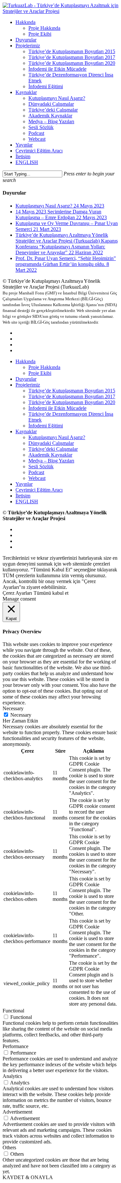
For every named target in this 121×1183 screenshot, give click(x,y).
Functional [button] (13, 1010)
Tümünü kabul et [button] (51, 593)
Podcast (36, 472)
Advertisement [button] (17, 1112)
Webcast (36, 478)
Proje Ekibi (39, 373)
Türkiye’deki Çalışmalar (53, 449)
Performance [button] (15, 1046)
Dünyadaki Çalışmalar (51, 443)
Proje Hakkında (44, 367)
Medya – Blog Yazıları (51, 460)
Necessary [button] (13, 708)
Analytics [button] (12, 1076)
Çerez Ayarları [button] (17, 593)
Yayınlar (24, 484)
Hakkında (25, 361)
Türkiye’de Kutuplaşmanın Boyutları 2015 (71, 390)
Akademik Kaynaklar (50, 455)
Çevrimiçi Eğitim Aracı (39, 490)
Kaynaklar (26, 431)
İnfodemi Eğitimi (45, 425)
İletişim (22, 495)
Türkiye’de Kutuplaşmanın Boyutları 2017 (71, 396)
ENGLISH (26, 501)
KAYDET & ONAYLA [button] (28, 1177)
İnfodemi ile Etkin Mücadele (57, 408)
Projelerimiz (27, 385)
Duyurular (25, 379)
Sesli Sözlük (41, 466)
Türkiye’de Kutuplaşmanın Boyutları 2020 (71, 402)
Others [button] (9, 1147)
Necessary (20, 715)
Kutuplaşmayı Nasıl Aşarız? (56, 437)
